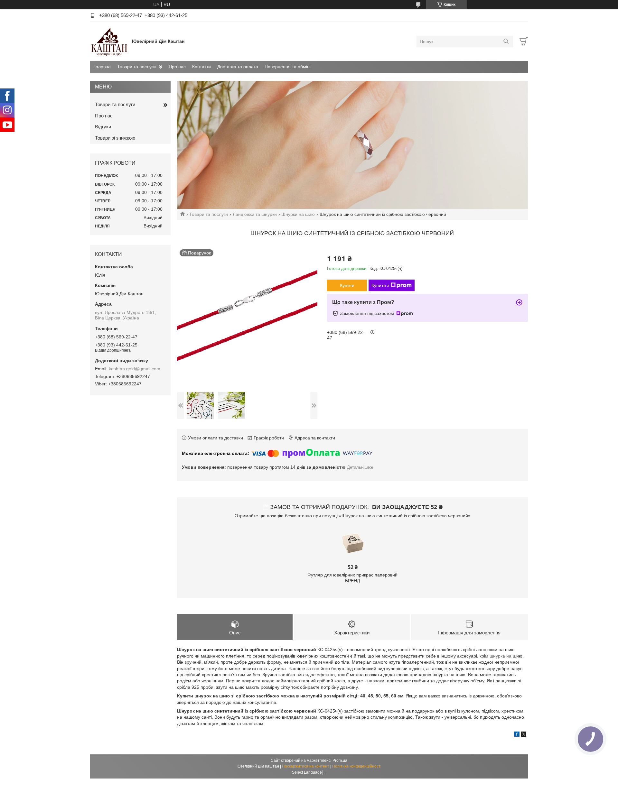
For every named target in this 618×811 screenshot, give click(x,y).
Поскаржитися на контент (305, 766)
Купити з (380, 285)
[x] (523, 735)
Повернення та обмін (287, 66)
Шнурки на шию (298, 214)
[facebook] (517, 735)
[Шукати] (506, 41)
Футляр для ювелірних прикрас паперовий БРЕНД (352, 577)
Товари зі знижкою (115, 138)
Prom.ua (339, 760)
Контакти (201, 66)
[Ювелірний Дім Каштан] (109, 41)
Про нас (177, 66)
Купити (347, 285)
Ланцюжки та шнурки (255, 214)
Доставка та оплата (237, 66)
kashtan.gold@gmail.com (134, 368)
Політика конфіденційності (356, 766)
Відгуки (103, 126)
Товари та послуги (136, 66)
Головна (102, 66)
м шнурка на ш (500, 656)
